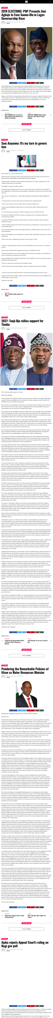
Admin (8, 23)
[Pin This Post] (31, 83)
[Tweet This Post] (22, 83)
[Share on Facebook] (13, 83)
